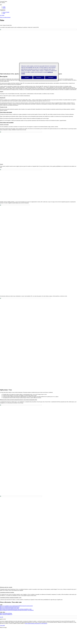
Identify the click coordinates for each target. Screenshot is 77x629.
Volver (5, 17)
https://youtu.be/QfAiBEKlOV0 (6, 614)
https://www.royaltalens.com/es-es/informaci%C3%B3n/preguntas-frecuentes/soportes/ (16, 605)
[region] (38, 72)
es (0, 4)
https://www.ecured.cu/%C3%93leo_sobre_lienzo (9, 607)
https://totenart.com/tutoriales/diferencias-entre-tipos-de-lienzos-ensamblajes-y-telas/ (16, 609)
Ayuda (3, 13)
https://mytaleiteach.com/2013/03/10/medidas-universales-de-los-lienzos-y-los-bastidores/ (17, 610)
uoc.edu (1, 617)
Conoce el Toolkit (5, 12)
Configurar (50, 77)
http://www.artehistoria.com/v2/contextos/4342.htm (9, 606)
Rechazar (38, 77)
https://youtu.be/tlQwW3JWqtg (6, 613)
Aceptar (27, 77)
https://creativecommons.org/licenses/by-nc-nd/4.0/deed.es (36, 623)
